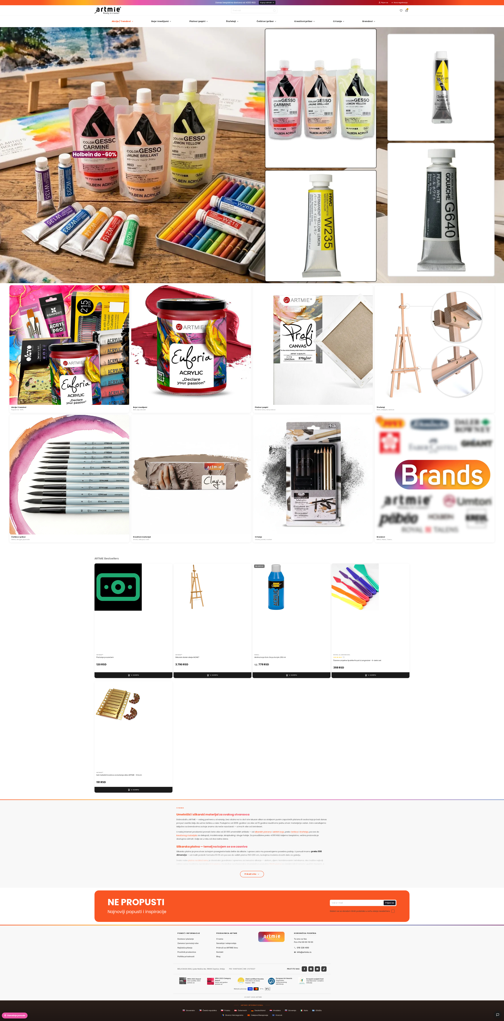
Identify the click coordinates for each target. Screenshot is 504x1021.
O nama (219, 939)
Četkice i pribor (265, 21)
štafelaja (304, 831)
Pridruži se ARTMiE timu (227, 948)
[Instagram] (311, 968)
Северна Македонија (257, 1015)
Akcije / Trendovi (121, 21)
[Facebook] (304, 968)
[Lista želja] (401, 10)
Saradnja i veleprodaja (226, 943)
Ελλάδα (317, 1010)
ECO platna (214, 864)
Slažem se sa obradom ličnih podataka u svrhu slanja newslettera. (360, 911)
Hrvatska (275, 1010)
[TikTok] (324, 968)
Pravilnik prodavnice (186, 952)
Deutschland (258, 1010)
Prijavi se (384, 2)
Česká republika (208, 1010)
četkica (294, 831)
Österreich (240, 1010)
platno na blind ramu (198, 860)
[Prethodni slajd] (3, 155)
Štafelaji (231, 21)
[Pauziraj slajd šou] (247, 280)
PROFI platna (275, 864)
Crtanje (337, 21)
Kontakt (219, 952)
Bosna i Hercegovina (232, 1015)
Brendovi (367, 21)
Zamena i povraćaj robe (187, 943)
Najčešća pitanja (184, 948)
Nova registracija (401, 2)
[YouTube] (317, 968)
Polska (225, 1010)
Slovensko (189, 1010)
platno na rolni (238, 867)
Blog (218, 956)
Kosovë (277, 1015)
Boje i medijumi (160, 21)
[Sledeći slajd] (501, 155)
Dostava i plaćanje (185, 939)
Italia (304, 1010)
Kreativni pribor (303, 21)
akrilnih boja (278, 831)
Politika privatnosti (185, 956)
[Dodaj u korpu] (133, 675)
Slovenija (290, 1010)
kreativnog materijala (186, 835)
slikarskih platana (263, 831)
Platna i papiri (197, 21)
